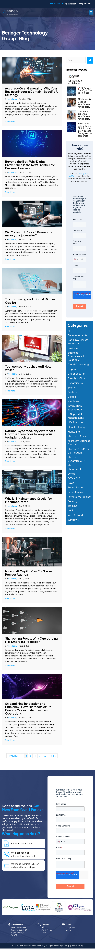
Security (73, 501)
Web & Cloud (75, 514)
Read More (10, 121)
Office (71, 473)
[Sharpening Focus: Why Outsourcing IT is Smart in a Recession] (32, 619)
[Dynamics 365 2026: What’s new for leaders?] (71, 115)
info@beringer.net (70, 928)
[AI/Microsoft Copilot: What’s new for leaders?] (71, 102)
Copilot (72, 368)
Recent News (75, 491)
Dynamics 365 (76, 382)
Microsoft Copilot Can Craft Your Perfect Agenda (28, 572)
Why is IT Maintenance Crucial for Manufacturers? (28, 500)
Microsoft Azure (77, 436)
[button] (90, 60)
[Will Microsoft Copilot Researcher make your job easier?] (32, 213)
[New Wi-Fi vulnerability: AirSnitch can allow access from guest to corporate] (71, 127)
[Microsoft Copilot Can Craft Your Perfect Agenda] (32, 551)
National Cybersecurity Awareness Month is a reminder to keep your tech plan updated (30, 434)
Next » (52, 755)
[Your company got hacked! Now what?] (32, 348)
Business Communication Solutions (77, 356)
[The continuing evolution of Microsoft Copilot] (32, 280)
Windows (73, 519)
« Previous (13, 755)
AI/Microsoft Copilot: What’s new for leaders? (84, 103)
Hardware (74, 401)
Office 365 (74, 478)
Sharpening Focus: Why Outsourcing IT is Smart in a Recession (31, 639)
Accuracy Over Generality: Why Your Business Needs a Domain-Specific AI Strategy (32, 91)
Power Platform (77, 487)
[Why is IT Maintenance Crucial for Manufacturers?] (32, 481)
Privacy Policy (77, 946)
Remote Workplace (79, 496)
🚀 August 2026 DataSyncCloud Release (75, 79)
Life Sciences (75, 422)
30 (45, 755)
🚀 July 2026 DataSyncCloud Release (85, 90)
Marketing (74, 431)
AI (69, 330)
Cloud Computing (78, 364)
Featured (73, 392)
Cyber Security (76, 373)
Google (72, 396)
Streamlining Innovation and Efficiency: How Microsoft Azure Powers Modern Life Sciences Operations (28, 708)
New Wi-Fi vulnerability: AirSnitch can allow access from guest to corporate (85, 129)
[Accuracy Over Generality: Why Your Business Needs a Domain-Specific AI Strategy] (32, 69)
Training (72, 505)
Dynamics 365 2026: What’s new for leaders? (84, 115)
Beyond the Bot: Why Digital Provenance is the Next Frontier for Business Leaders (30, 165)
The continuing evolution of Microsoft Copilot (32, 300)
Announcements (77, 335)
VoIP (70, 510)
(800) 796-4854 (79, 174)
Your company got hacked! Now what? (28, 368)
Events (72, 387)
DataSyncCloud (77, 378)
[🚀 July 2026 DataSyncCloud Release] (71, 91)
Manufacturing (76, 426)
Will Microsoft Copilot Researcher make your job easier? (29, 233)
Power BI (73, 482)
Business (73, 348)
